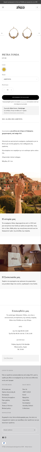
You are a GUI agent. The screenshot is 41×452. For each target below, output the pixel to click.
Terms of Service (7, 405)
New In (24, 389)
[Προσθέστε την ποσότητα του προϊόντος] (4, 89)
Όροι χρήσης (6, 400)
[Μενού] (3, 7)
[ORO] (4, 69)
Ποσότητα (5, 85)
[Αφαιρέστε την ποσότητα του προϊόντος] (11, 89)
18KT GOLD (26, 392)
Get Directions (8, 358)
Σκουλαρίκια (6, 131)
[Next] (39, 33)
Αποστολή (23, 101)
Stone (3, 74)
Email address (7, 427)
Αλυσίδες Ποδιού (27, 405)
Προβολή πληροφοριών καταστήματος (14, 112)
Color (3, 65)
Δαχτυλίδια (25, 400)
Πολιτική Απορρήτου (8, 397)
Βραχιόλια (25, 397)
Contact (4, 403)
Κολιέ (24, 395)
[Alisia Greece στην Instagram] (5, 438)
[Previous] (2, 33)
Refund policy (6, 408)
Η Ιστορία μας (6, 389)
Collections (25, 408)
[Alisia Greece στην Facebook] (3, 438)
